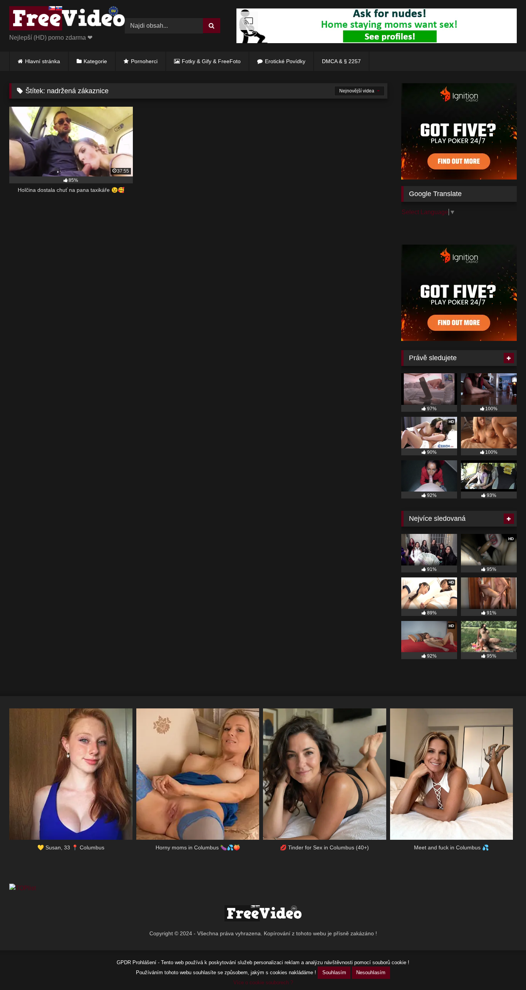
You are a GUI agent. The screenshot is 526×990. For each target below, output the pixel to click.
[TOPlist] (22, 888)
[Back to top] (502, 967)
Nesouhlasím (370, 972)
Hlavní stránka (42, 61)
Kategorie (95, 61)
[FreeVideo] (67, 19)
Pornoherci (144, 61)
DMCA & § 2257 (341, 61)
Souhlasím (334, 972)
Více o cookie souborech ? (263, 982)
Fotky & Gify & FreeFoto (211, 61)
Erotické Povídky (285, 61)
